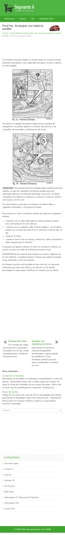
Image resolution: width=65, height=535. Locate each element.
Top (32, 19)
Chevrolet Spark (11, 463)
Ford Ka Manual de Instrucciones (22, 33)
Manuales (10, 19)
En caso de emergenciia (44, 33)
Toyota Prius (9, 509)
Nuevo (23, 19)
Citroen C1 (8, 469)
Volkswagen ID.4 (11, 503)
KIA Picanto (9, 486)
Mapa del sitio (46, 19)
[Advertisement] (32, 48)
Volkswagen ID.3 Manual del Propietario (21, 497)
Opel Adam (9, 492)
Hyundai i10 (9, 480)
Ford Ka (5, 33)
